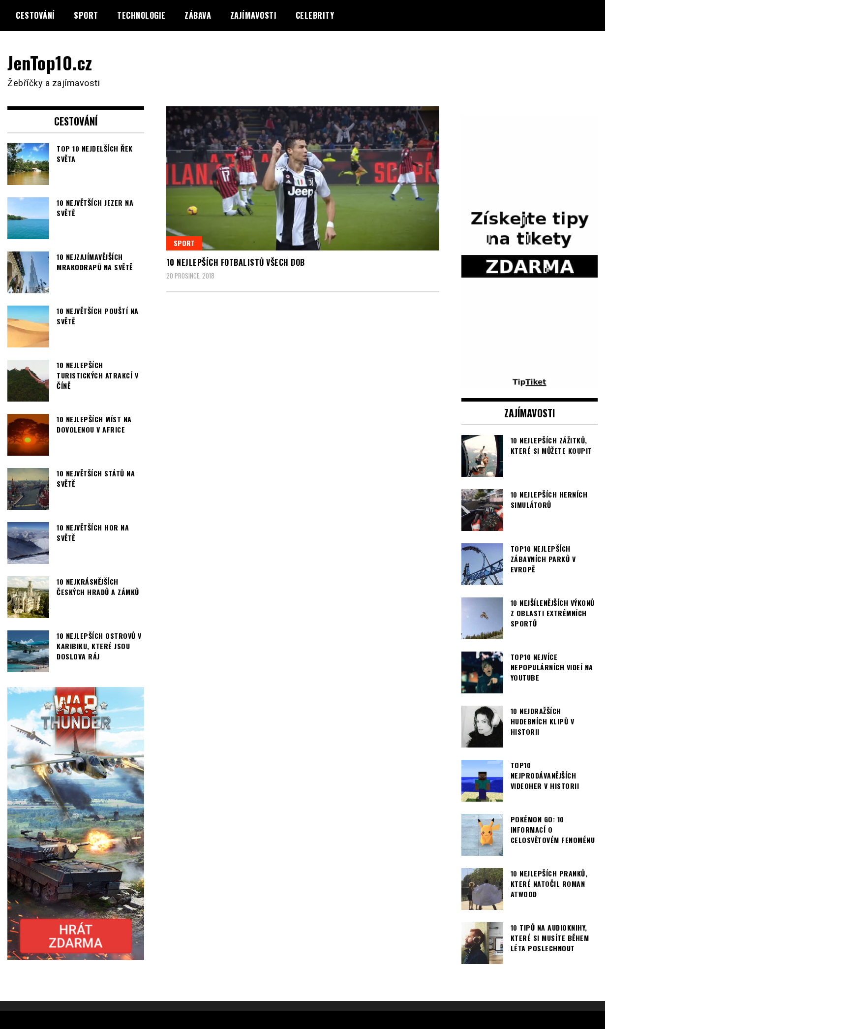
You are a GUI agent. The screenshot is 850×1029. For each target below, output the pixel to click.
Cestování (35, 15)
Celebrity (315, 15)
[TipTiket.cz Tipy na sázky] (529, 381)
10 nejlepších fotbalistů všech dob (235, 262)
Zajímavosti (253, 15)
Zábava (197, 15)
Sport (86, 15)
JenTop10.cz (49, 62)
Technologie (141, 15)
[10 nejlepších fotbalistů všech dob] (302, 178)
